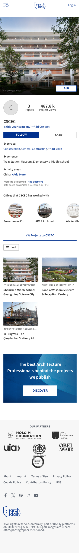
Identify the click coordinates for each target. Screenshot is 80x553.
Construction (11, 149)
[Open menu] (6, 5)
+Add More (55, 149)
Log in (72, 5)
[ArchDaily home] (40, 5)
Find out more (35, 182)
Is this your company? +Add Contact (26, 126)
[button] (11, 247)
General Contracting (34, 149)
